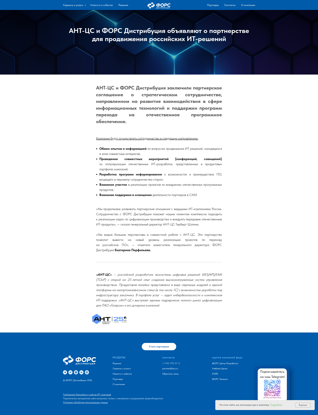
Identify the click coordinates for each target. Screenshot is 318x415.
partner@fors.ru (170, 368)
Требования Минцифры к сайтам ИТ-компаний (87, 394)
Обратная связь (170, 373)
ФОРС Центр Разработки (225, 363)
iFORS (215, 373)
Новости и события (101, 5)
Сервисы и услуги (73, 5)
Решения (123, 5)
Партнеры (213, 5)
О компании (248, 5)
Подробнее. (276, 404)
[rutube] (70, 372)
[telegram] (65, 372)
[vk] (81, 372)
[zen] (76, 372)
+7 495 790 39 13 (171, 363)
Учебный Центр (219, 368)
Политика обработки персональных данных (85, 402)
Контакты (230, 5)
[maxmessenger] (87, 372)
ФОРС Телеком (220, 379)
